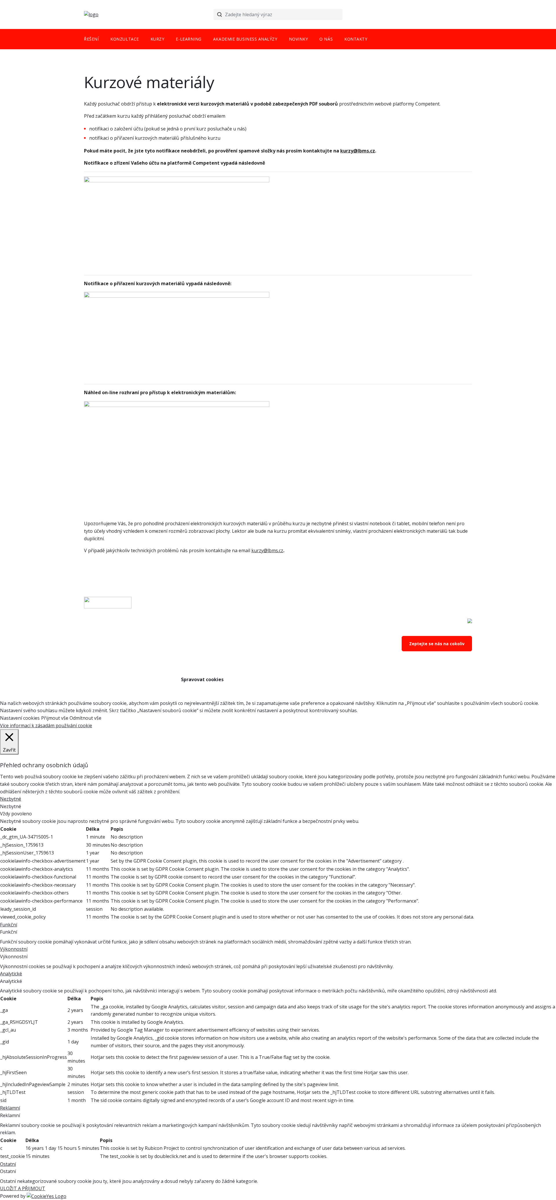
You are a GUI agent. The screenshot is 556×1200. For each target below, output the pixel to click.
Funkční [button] (8, 924)
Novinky (298, 39)
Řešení (91, 39)
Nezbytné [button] (10, 799)
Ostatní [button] (8, 1164)
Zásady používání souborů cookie (219, 668)
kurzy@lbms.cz (267, 550)
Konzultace (124, 39)
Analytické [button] (11, 973)
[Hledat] (219, 14)
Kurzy (157, 39)
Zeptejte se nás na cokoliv (436, 643)
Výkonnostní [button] (14, 949)
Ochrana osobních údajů (209, 656)
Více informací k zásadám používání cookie (46, 725)
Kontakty (355, 39)
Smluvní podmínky (202, 645)
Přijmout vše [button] (54, 718)
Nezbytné (10, 806)
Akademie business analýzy (245, 39)
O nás (326, 39)
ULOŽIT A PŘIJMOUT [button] (22, 1188)
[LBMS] (91, 15)
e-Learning (188, 39)
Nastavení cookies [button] (20, 718)
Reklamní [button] (10, 1108)
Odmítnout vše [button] (85, 718)
